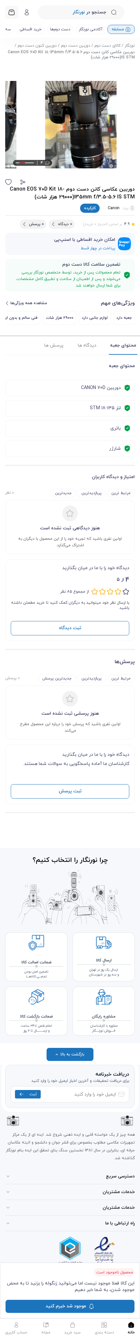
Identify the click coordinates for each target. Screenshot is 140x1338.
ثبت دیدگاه (70, 628)
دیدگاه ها (87, 345)
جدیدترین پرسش (57, 678)
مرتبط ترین (121, 493)
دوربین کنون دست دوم (37, 45)
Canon (113, 208)
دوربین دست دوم (75, 45)
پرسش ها (53, 345)
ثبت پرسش (70, 791)
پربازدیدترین (91, 493)
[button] (23, 182)
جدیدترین (63, 493)
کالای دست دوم (107, 45)
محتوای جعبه (123, 345)
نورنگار (130, 45)
